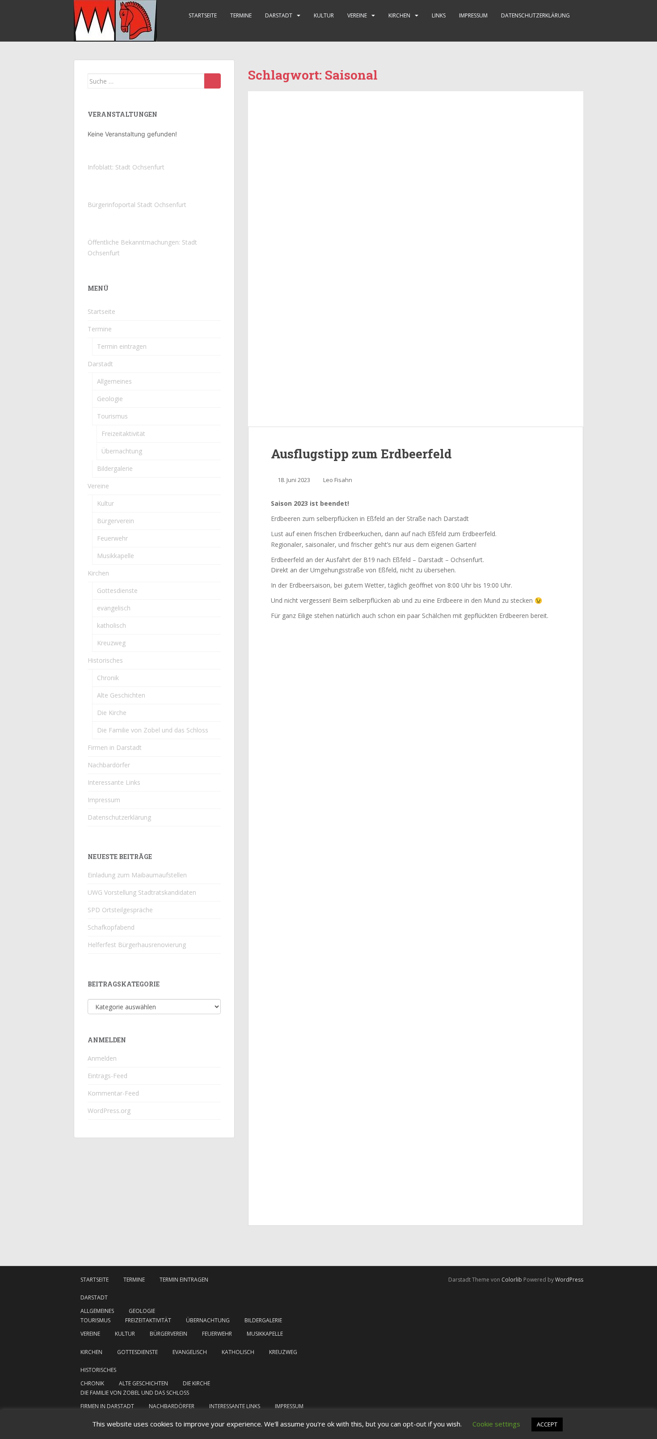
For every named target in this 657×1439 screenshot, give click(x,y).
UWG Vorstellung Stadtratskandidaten (142, 892)
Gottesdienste (117, 590)
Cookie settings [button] (496, 1423)
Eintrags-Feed (107, 1075)
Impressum (473, 15)
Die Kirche (111, 712)
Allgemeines (114, 381)
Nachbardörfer (109, 765)
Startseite (203, 15)
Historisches (105, 660)
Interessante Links (114, 782)
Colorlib (511, 1279)
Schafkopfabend (111, 927)
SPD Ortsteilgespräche (120, 910)
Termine (241, 15)
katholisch (111, 625)
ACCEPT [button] (547, 1424)
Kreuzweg (111, 643)
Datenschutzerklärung (535, 15)
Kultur (324, 15)
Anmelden (102, 1058)
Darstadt (278, 15)
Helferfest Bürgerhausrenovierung (137, 944)
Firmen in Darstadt (115, 747)
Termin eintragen (122, 346)
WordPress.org (109, 1110)
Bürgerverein (115, 520)
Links (439, 15)
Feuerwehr (112, 538)
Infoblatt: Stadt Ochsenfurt (126, 167)
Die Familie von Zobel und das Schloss (152, 730)
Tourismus (112, 416)
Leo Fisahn (337, 480)
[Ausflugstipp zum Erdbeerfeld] (415, 259)
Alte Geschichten (121, 695)
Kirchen (399, 15)
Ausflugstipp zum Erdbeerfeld (361, 453)
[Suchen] (212, 81)
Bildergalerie (115, 468)
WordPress (569, 1279)
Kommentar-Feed (113, 1093)
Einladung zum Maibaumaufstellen (137, 875)
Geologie (110, 398)
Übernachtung (121, 451)
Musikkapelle (115, 555)
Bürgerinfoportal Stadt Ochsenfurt (137, 204)
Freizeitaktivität (123, 433)
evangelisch (114, 608)
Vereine (357, 15)
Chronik (108, 677)
